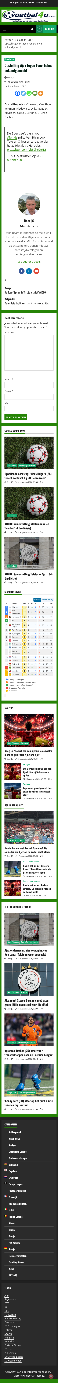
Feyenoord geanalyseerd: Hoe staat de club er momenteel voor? (12, 791)
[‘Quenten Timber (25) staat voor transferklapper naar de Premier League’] (29, 1029)
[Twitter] (23, 93)
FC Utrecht (10, 1349)
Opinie (24, 992)
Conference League (18, 1158)
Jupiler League (16, 1216)
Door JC (10, 77)
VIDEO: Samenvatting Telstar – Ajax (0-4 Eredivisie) (28, 576)
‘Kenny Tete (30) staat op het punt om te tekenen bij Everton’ (28, 1103)
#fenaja (12, 137)
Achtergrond (15, 1132)
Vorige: (25, 290)
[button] (4, 29)
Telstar (8, 1330)
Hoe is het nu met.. (16, 840)
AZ (5, 1307)
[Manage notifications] (51, 1376)
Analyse (24, 743)
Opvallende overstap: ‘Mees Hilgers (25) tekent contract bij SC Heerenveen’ (28, 476)
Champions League (18, 1151)
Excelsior (9, 1341)
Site (6, 403)
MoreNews (20, 1375)
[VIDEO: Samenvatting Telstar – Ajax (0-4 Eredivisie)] (29, 553)
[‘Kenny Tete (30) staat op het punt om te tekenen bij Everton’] (29, 1080)
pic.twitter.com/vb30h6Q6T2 (26, 149)
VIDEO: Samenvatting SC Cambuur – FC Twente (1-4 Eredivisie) (27, 526)
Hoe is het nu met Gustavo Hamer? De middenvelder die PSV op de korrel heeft (12, 869)
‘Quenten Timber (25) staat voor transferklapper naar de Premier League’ (28, 1052)
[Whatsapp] (29, 93)
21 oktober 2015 (25, 158)
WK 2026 (13, 1275)
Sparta (8, 1334)
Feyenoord (10, 1299)
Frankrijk (12, 1042)
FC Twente (10, 1314)
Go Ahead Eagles (13, 1356)
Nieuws (12, 1223)
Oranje (12, 1236)
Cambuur (9, 1322)
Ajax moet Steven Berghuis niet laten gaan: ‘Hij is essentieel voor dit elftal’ (26, 1002)
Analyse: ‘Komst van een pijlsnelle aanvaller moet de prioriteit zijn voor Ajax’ (28, 753)
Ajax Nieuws (13, 743)
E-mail (8, 391)
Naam (8, 379)
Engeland (12, 1092)
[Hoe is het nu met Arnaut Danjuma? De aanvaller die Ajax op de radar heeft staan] (29, 827)
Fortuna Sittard (13, 1345)
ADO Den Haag (12, 1318)
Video (11, 1269)
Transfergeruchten (27, 465)
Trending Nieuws (16, 1262)
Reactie (9, 332)
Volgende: (26, 301)
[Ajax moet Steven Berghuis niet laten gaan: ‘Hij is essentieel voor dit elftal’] (29, 979)
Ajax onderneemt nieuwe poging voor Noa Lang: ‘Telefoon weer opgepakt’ (26, 952)
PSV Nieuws (14, 1243)
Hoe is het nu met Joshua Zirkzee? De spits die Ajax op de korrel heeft (12, 888)
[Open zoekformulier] (32, 29)
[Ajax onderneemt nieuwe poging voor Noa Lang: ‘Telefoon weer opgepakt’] (29, 929)
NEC (6, 1311)
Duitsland (13, 1165)
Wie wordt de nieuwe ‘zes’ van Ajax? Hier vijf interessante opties (12, 771)
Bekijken (49, 29)
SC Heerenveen (13, 1360)
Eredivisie (9, 59)
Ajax (6, 1295)
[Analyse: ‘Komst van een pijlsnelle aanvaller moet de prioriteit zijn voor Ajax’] (29, 730)
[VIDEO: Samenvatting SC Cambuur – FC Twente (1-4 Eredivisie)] (29, 503)
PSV (6, 1303)
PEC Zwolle (10, 1353)
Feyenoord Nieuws (17, 1190)
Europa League (16, 1184)
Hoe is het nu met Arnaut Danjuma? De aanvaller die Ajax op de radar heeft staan (27, 850)
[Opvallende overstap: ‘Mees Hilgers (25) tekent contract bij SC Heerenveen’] (29, 453)
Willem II (9, 1337)
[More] (40, 93)
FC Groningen (12, 1326)
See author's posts (29, 261)
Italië (11, 1210)
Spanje (12, 1249)
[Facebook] (17, 93)
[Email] (34, 93)
